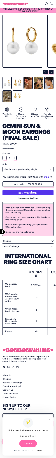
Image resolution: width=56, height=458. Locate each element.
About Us (6, 375)
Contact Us (7, 390)
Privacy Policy (9, 397)
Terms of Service (10, 393)
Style (4, 164)
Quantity (6, 153)
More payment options (28, 198)
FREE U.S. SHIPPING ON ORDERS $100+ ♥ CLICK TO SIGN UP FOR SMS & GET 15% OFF (28, 10)
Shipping (6, 379)
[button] (46, 4)
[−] (4, 158)
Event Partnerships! (11, 386)
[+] (15, 158)
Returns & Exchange (12, 382)
